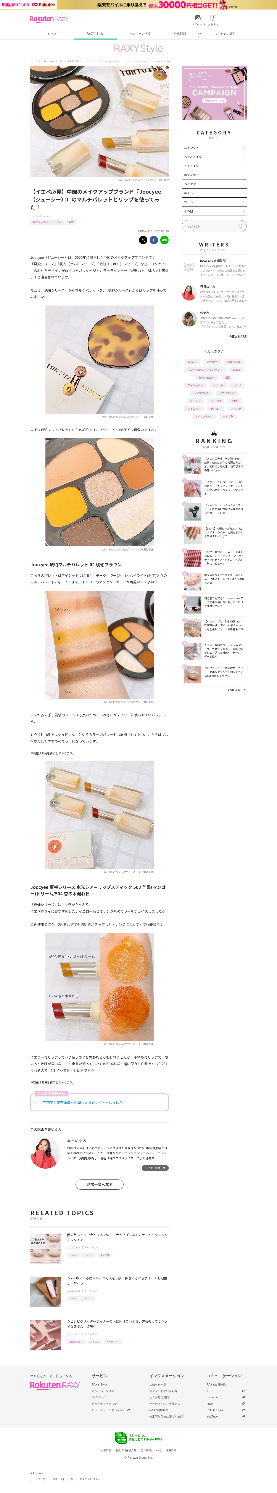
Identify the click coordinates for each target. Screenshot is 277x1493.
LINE (210, 1403)
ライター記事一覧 (155, 1168)
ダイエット (193, 408)
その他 (188, 211)
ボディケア (191, 175)
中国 (71, 222)
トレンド (88, 1255)
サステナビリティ (90, 1479)
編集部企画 (233, 362)
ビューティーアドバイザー (109, 1410)
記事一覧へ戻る (100, 1184)
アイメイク (47, 216)
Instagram (213, 1397)
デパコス (215, 408)
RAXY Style (95, 33)
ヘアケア (190, 184)
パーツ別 (215, 401)
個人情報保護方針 (126, 1450)
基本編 (236, 369)
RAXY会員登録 (216, 1384)
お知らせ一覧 (157, 1384)
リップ (237, 385)
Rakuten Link (215, 1410)
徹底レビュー (76, 1341)
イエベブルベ (227, 393)
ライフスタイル (204, 416)
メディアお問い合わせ (163, 1391)
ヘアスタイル (201, 393)
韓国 (227, 377)
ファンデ (236, 408)
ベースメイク (193, 156)
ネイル (188, 193)
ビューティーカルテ (104, 1403)
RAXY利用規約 (158, 1410)
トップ (51, 33)
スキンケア (191, 147)
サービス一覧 (38, 1479)
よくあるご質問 (225, 33)
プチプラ (195, 401)
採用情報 (171, 1450)
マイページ (99, 1397)
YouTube (212, 1416)
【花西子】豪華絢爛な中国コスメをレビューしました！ (82, 1102)
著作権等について (151, 1450)
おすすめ (212, 362)
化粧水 (234, 401)
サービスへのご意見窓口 (164, 1403)
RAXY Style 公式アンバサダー (47, 222)
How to (73, 1255)
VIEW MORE (237, 336)
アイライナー (112, 1341)
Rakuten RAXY (49, 19)
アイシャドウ (195, 385)
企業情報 (106, 1450)
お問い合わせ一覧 (62, 1479)
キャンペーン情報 (138, 33)
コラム (188, 202)
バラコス (94, 1341)
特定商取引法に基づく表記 (166, 1416)
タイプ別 (104, 1255)
